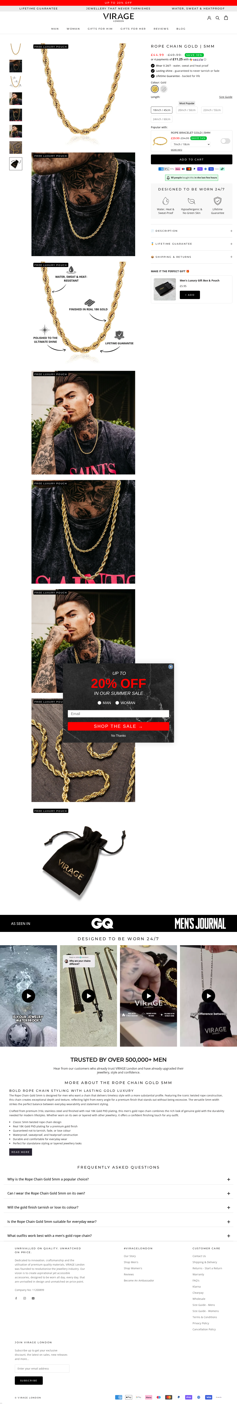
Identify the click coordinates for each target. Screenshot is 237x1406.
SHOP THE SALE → (118, 726)
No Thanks (118, 735)
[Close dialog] (171, 667)
